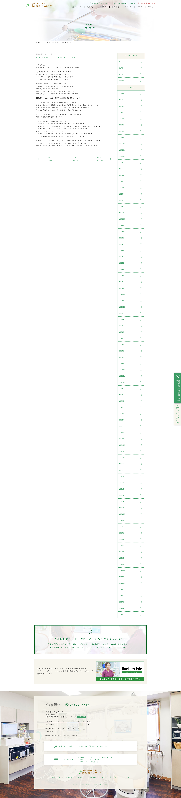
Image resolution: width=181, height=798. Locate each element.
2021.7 (121, 476)
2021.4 (121, 495)
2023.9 (121, 313)
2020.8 (121, 533)
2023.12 (122, 294)
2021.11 (122, 451)
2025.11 (122, 150)
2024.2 (121, 282)
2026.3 (121, 125)
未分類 (121, 80)
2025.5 (121, 188)
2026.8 (121, 93)
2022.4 (121, 420)
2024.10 (122, 231)
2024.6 (121, 257)
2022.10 (122, 382)
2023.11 (122, 301)
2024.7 (121, 250)
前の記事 (100, 160)
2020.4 (121, 552)
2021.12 (122, 445)
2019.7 (121, 596)
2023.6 (121, 332)
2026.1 (121, 137)
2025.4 (121, 194)
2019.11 (122, 577)
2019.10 (122, 583)
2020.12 (122, 514)
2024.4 (121, 269)
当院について (76, 7)
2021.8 (121, 470)
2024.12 (122, 219)
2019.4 (121, 608)
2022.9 (121, 388)
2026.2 (121, 131)
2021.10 (122, 457)
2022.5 (121, 414)
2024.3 (121, 275)
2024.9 (121, 238)
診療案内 (115, 7)
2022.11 (122, 376)
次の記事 (49, 160)
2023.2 (121, 357)
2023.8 (121, 319)
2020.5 (121, 545)
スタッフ (128, 7)
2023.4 (121, 344)
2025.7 (121, 175)
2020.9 (121, 526)
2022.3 (121, 426)
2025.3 (121, 200)
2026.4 (121, 119)
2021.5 (121, 489)
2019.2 (121, 614)
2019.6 (121, 602)
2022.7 (121, 401)
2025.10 (122, 156)
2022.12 (122, 370)
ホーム (38, 42)
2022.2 (121, 432)
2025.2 (121, 206)
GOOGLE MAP (81, 716)
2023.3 (121, 351)
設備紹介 (90, 7)
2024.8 (121, 244)
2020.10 (122, 520)
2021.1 (121, 508)
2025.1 (121, 213)
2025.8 (121, 169)
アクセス (151, 7)
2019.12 (122, 570)
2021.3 (121, 501)
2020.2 (121, 558)
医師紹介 (103, 7)
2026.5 (121, 112)
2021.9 (121, 464)
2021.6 (121, 483)
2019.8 (121, 589)
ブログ (140, 7)
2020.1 (121, 564)
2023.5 (121, 338)
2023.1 (121, 363)
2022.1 (121, 439)
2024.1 (121, 288)
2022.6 (121, 407)
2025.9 (121, 162)
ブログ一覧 (74, 160)
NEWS (121, 74)
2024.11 (122, 225)
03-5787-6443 (79, 705)
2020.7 (121, 539)
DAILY (121, 62)
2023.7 (121, 326)
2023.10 (122, 307)
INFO (121, 68)
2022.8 (121, 395)
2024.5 (121, 263)
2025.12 (122, 144)
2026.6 (121, 106)
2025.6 (121, 181)
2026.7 (121, 100)
